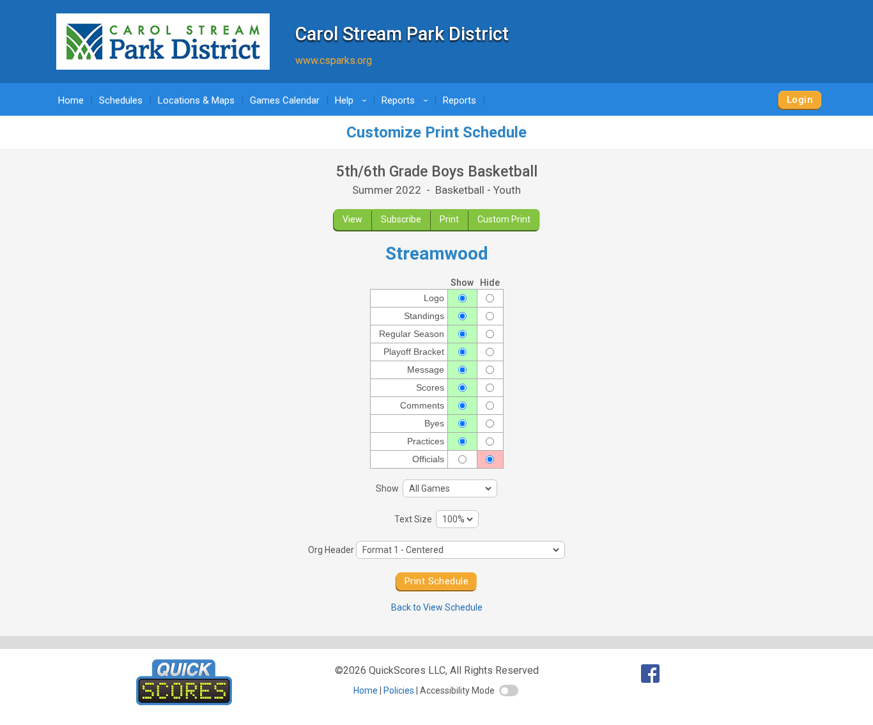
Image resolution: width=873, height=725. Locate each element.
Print (449, 219)
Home (71, 100)
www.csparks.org (333, 60)
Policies (398, 690)
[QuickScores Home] (184, 702)
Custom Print (503, 219)
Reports (407, 100)
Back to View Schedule (437, 607)
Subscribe (401, 219)
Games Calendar (285, 100)
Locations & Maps (196, 100)
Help (353, 100)
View (352, 219)
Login (800, 99)
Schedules (121, 100)
